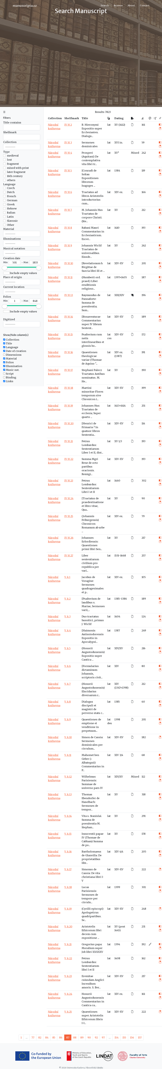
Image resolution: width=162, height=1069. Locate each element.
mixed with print (18, 167)
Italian (11, 212)
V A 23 (68, 976)
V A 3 (67, 616)
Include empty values (23, 273)
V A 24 (68, 993)
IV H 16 (68, 352)
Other (10, 224)
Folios (7, 296)
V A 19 (68, 908)
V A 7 (67, 683)
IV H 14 (68, 316)
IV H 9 (68, 245)
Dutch (11, 192)
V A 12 (68, 776)
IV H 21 (68, 441)
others (11, 180)
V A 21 (68, 944)
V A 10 (68, 737)
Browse (118, 5)
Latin (10, 216)
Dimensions (13, 354)
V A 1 (67, 577)
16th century (15, 176)
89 (82, 1037)
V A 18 (68, 887)
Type (6, 151)
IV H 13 (68, 295)
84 (46, 1037)
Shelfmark (10, 132)
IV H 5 (68, 170)
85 (53, 1037)
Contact (144, 5)
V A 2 (67, 598)
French (11, 196)
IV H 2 (68, 124)
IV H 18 (68, 387)
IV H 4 (68, 152)
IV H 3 (68, 142)
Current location (13, 286)
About (131, 5)
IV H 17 (68, 370)
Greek (11, 204)
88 (74, 1037)
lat (109, 124)
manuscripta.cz (25, 6)
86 (60, 1037)
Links (9, 381)
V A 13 (68, 794)
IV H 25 (68, 516)
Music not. (12, 369)
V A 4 (67, 630)
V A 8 (67, 701)
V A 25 (68, 1011)
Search (105, 5)
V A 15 (68, 833)
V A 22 (68, 958)
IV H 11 (68, 277)
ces (109, 338)
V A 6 (67, 666)
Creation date (11, 258)
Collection (9, 142)
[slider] (4, 268)
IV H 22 (68, 459)
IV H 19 (68, 405)
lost (9, 159)
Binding (10, 377)
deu (109, 723)
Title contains (12, 122)
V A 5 (67, 648)
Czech (11, 188)
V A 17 (68, 869)
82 (39, 1037)
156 (132, 1037)
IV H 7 (68, 209)
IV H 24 (68, 498)
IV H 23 (68, 480)
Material (8, 229)
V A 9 (67, 719)
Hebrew (12, 208)
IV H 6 (68, 192)
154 (116, 1037)
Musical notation (14, 248)
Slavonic (12, 220)
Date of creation (15, 351)
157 (140, 1037)
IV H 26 (68, 537)
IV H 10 (68, 263)
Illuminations (12, 238)
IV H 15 (68, 334)
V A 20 (68, 926)
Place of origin (12, 277)
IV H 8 (68, 227)
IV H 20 (69, 423)
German (12, 200)
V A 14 (68, 816)
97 (103, 1037)
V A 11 (67, 755)
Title (8, 343)
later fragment (16, 172)
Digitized (9, 319)
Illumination (13, 366)
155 (124, 1037)
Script (9, 373)
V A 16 (68, 851)
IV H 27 (68, 555)
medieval (13, 155)
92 (96, 1037)
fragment (13, 163)
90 (89, 1037)
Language (9, 184)
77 (32, 1037)
